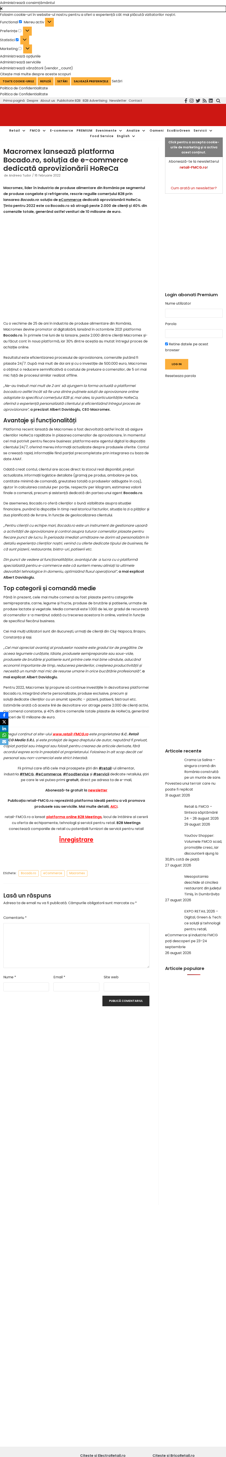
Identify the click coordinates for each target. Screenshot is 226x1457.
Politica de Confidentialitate (24, 88)
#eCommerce (48, 774)
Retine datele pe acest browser (186, 347)
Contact (135, 100)
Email (59, 977)
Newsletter (117, 100)
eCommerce (70, 199)
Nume (9, 977)
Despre (32, 100)
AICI (113, 806)
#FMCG (27, 774)
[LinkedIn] (4, 728)
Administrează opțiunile (20, 56)
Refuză (45, 81)
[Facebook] (4, 715)
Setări (62, 81)
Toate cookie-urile (18, 81)
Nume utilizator (178, 303)
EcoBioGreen (178, 130)
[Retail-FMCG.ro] (36, 115)
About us (47, 100)
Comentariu (15, 917)
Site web (111, 977)
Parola (170, 323)
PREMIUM (84, 130)
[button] (113, 9)
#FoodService (76, 774)
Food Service (102, 136)
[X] (4, 722)
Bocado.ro (28, 873)
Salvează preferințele (91, 81)
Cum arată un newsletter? (194, 188)
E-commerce (61, 130)
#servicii (101, 774)
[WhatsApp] (4, 735)
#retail (105, 768)
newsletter (97, 790)
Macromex (77, 873)
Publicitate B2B (69, 100)
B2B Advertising (95, 100)
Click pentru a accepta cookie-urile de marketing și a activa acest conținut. (193, 147)
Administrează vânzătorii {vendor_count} (36, 68)
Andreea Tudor (20, 175)
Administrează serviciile (20, 62)
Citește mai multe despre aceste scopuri (35, 74)
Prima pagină (14, 100)
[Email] (4, 741)
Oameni (157, 130)
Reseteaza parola (180, 375)
